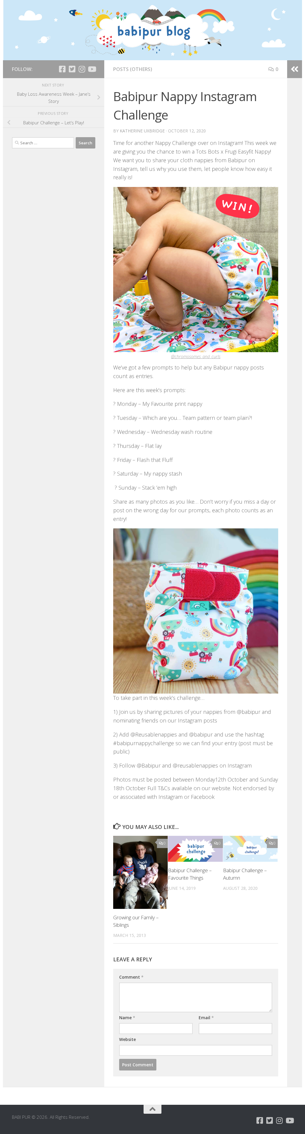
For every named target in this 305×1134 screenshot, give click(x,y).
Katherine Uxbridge (142, 131)
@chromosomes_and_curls (195, 356)
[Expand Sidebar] (294, 69)
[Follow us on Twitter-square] (72, 69)
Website (127, 1039)
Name (127, 1017)
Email (206, 1017)
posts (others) (132, 69)
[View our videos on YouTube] (91, 69)
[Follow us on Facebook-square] (62, 69)
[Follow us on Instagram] (81, 69)
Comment (131, 977)
